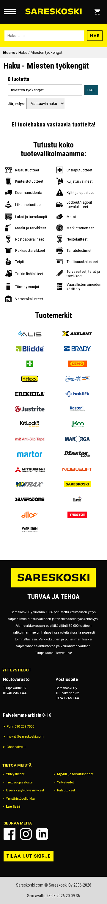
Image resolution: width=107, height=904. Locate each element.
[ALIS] (30, 333)
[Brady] (77, 348)
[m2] (30, 439)
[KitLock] (30, 424)
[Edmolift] (77, 379)
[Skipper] (77, 499)
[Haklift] (77, 394)
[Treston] (77, 515)
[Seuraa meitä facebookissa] (9, 834)
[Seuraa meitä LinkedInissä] (42, 834)
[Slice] (30, 515)
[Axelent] (77, 333)
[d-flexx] (30, 379)
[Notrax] (30, 484)
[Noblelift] (77, 469)
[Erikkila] (30, 394)
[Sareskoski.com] (53, 587)
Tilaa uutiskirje (28, 856)
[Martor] (30, 454)
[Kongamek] (77, 424)
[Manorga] (77, 439)
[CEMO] (77, 364)
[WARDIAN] (30, 530)
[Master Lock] (77, 454)
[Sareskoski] (77, 484)
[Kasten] (77, 409)
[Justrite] (30, 409)
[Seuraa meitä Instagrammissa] (26, 834)
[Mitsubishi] (30, 469)
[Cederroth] (30, 364)
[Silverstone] (30, 499)
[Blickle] (30, 348)
